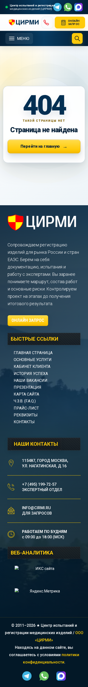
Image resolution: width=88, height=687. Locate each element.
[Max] (78, 7)
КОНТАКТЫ (24, 422)
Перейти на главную (40, 146)
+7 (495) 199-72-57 (39, 484)
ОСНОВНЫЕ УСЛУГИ (33, 359)
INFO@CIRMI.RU (36, 508)
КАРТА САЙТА (26, 394)
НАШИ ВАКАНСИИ (30, 380)
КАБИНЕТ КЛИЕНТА (32, 366)
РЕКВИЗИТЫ (26, 415)
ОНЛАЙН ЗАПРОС (27, 320)
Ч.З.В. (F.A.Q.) (25, 401)
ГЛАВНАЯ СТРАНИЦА (33, 352)
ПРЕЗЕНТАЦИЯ (27, 387)
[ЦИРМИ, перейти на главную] (21, 22)
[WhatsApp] (68, 7)
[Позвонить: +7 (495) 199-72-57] (47, 22)
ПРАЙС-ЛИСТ (26, 408)
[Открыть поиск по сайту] (77, 38)
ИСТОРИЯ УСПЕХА (31, 373)
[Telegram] (57, 7)
